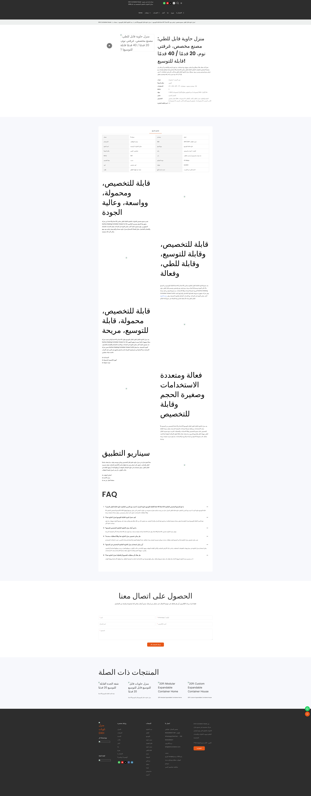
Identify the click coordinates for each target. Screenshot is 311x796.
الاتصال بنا (120, 754)
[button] (183, 13)
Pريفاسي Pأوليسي (122, 757)
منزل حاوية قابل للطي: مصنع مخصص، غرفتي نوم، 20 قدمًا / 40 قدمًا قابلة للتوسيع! (174, 22)
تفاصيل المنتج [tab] (155, 131)
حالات (119, 740)
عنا (118, 747)
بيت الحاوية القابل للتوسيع (125, 22)
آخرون (148, 775)
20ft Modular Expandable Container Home (170, 697)
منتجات (115, 22)
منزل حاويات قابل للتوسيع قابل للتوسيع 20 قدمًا (139, 697)
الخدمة (119, 736)
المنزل (119, 729)
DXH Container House (104, 22)
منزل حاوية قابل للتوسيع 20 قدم (143, 22)
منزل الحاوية (163, 296)
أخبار (118, 743)
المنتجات (119, 733)
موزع (118, 750)
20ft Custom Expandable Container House (200, 697)
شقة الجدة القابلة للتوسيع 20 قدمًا (106, 693)
